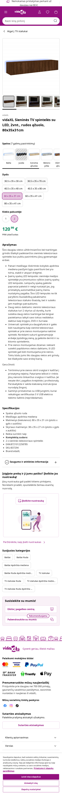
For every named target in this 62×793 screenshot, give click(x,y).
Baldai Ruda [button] (22, 557)
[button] (8, 158)
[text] (10, 229)
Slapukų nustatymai (31, 789)
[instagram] (11, 705)
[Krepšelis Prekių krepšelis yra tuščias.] (56, 12)
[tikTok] (17, 705)
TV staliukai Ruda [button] (12, 581)
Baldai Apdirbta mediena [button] (16, 565)
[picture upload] (31, 520)
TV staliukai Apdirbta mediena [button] (41, 581)
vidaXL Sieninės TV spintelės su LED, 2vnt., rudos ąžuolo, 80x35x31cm (29, 124)
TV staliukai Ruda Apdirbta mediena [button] (19, 589)
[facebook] (5, 705)
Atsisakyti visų (31, 783)
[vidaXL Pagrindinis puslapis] (20, 12)
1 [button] (5, 218)
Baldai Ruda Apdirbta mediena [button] (19, 573)
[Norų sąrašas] (47, 12)
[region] (31, 773)
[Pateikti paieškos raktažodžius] (55, 20)
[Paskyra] (39, 12)
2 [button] (14, 218)
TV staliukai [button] (44, 573)
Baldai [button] (7, 557)
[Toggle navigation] (5, 12)
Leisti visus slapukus (31, 777)
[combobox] (31, 21)
